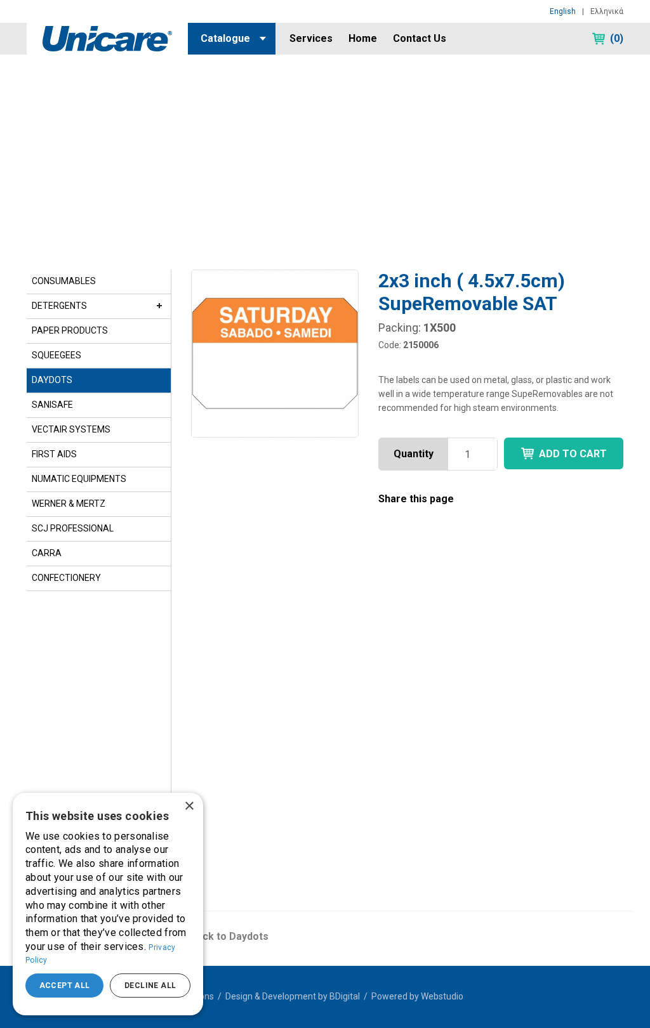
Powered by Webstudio (417, 996)
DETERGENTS (59, 306)
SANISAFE (52, 405)
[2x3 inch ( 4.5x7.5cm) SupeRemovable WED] (255, 674)
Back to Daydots (229, 936)
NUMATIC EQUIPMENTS (79, 479)
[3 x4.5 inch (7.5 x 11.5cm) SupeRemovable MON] (551, 674)
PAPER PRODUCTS (70, 330)
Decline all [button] (150, 985)
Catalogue (225, 38)
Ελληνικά (606, 11)
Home (362, 38)
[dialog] (108, 904)
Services (311, 38)
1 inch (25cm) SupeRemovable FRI (395, 768)
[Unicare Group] (107, 38)
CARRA (47, 553)
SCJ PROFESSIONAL (73, 528)
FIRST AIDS (54, 454)
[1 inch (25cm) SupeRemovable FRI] (403, 674)
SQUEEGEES (56, 355)
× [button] (189, 806)
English (563, 11)
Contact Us (419, 38)
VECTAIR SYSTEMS (71, 429)
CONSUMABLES (64, 281)
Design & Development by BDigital (292, 996)
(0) (616, 38)
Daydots (73, 99)
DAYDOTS (52, 380)
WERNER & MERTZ (68, 503)
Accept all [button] (64, 985)
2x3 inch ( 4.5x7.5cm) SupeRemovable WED (251, 768)
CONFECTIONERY (66, 578)
